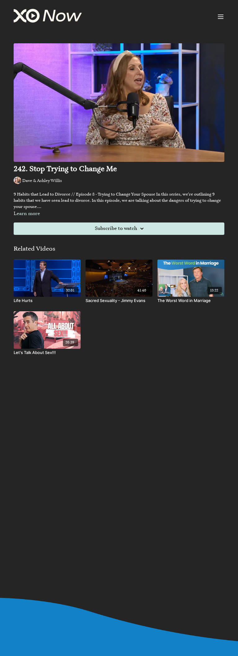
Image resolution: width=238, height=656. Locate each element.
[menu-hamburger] (220, 16)
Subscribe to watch (116, 228)
